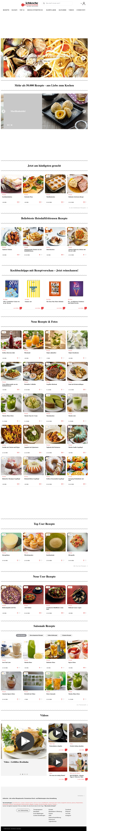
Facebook (68, 809)
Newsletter (36, 811)
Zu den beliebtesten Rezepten (77, 207)
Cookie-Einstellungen (39, 815)
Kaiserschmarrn (25, 804)
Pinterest (67, 811)
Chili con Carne (37, 802)
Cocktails (36, 804)
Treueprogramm (37, 809)
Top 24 (22, 10)
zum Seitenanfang (23, 810)
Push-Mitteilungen (38, 813)
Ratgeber (62, 10)
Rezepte (6, 10)
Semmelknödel (17, 804)
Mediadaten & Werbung (55, 811)
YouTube (67, 813)
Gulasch (50, 804)
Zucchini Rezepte (43, 804)
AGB (50, 815)
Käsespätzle (6, 804)
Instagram (68, 815)
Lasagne (23, 802)
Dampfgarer (51, 10)
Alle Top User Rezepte (79, 566)
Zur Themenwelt (81, 705)
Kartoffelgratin (45, 802)
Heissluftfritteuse (35, 10)
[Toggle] (83, 3)
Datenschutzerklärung (55, 817)
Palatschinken (79, 802)
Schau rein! (44, 61)
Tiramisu (54, 804)
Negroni (11, 804)
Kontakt (51, 809)
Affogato (31, 804)
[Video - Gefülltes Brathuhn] (24, 741)
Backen (14, 10)
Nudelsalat (51, 802)
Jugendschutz (52, 821)
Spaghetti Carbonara (66, 802)
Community (81, 10)
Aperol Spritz (57, 802)
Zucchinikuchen (16, 802)
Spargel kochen (29, 802)
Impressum (52, 819)
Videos (71, 10)
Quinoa (73, 802)
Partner (51, 813)
